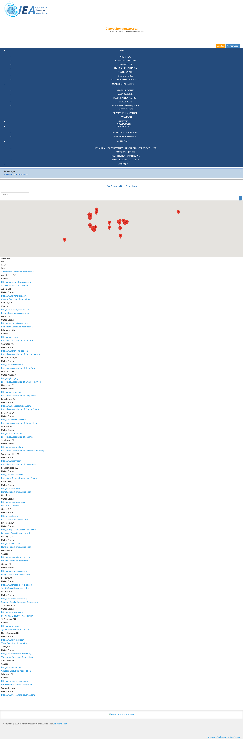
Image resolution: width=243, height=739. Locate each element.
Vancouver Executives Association (17, 657)
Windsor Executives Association (16, 671)
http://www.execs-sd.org (12, 447)
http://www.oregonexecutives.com (16, 585)
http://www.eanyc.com (11, 392)
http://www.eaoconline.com (13, 420)
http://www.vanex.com (11, 667)
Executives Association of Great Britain (19, 368)
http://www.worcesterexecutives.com (18, 695)
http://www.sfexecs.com (12, 475)
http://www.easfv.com (11, 461)
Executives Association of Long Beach (18, 395)
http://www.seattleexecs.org (14, 598)
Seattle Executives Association (15, 588)
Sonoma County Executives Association (19, 602)
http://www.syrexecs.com (12, 640)
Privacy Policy (60, 724)
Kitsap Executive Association (14, 519)
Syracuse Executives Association (16, 629)
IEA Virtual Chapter (10, 506)
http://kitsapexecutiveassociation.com (18, 530)
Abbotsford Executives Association (17, 272)
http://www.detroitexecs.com (14, 323)
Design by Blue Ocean (230, 737)
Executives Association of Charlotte (17, 340)
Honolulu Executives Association (16, 492)
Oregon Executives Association (15, 574)
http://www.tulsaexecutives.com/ (16, 653)
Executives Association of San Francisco (19, 464)
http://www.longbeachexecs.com (16, 406)
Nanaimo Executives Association (16, 547)
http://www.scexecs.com (12, 612)
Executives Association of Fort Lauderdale (20, 354)
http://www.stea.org (10, 626)
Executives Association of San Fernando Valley (22, 450)
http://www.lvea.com (10, 543)
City (2, 262)
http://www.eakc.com (10, 488)
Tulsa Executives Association (14, 643)
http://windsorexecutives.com (14, 681)
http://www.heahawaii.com (13, 502)
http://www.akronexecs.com (14, 296)
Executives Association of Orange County (20, 409)
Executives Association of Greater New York (21, 382)
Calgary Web (214, 737)
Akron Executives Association (14, 285)
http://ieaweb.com (9, 516)
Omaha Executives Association (15, 561)
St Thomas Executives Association (17, 616)
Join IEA (220, 46)
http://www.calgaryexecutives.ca (16, 309)
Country (4, 265)
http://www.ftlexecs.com (12, 364)
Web (3, 268)
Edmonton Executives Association (17, 327)
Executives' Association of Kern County (19, 478)
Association (5, 259)
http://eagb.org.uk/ (9, 378)
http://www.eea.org (9, 337)
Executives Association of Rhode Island (19, 423)
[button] (119, 223)
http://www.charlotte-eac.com (14, 351)
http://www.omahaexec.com (14, 571)
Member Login (232, 46)
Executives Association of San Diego (18, 437)
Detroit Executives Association (15, 313)
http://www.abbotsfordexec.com (16, 282)
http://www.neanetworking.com (15, 557)
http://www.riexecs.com (12, 433)
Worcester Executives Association (16, 684)
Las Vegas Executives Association (16, 533)
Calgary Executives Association (15, 299)
